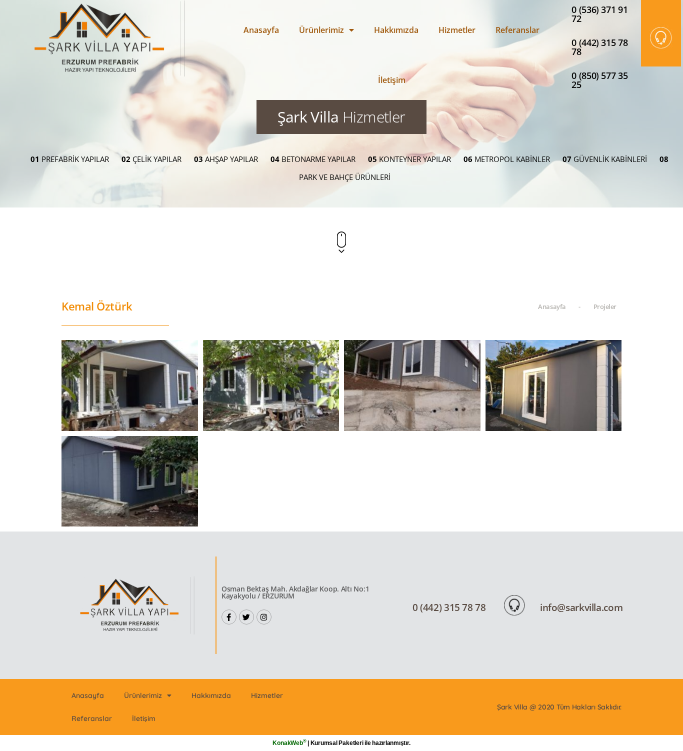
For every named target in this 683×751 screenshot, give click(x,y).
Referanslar (518, 30)
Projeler (605, 306)
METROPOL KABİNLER (507, 159)
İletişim (392, 80)
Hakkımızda (396, 30)
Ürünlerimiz (321, 30)
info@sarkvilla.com (581, 607)
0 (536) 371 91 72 (600, 14)
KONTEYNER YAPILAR (409, 159)
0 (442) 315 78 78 (600, 47)
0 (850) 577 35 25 (600, 80)
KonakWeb (289, 743)
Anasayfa (261, 30)
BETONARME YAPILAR (313, 159)
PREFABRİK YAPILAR (69, 159)
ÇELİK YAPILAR (152, 159)
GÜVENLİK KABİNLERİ (604, 159)
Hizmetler (457, 30)
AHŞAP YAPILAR (226, 159)
